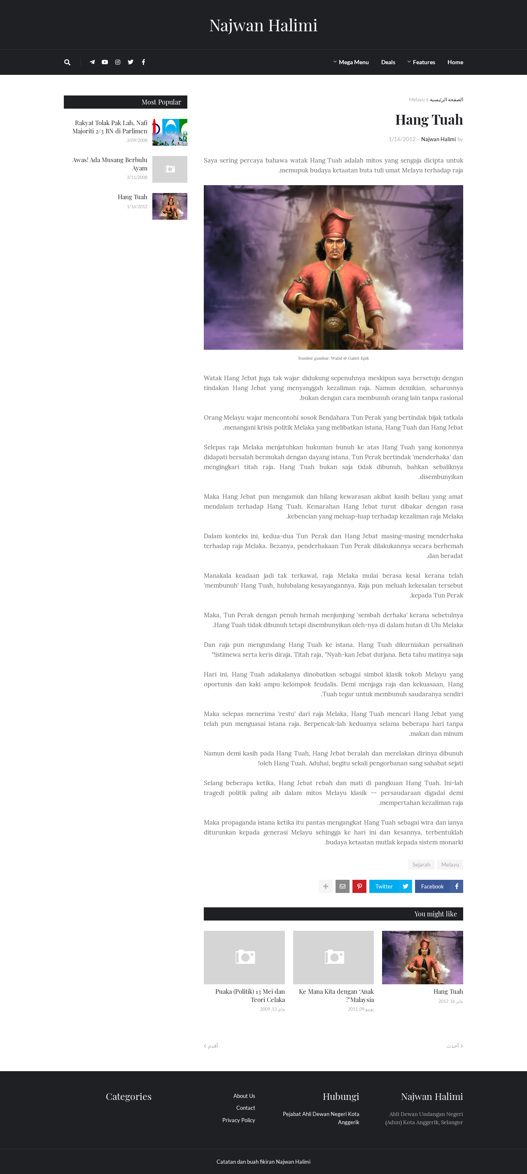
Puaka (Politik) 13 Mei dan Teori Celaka (250, 995)
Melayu (417, 99)
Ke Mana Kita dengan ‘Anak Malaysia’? (336, 995)
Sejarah (421, 864)
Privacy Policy (238, 1120)
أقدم (213, 1045)
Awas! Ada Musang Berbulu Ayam (109, 164)
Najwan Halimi (263, 24)
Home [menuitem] (455, 61)
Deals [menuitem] (388, 61)
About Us (244, 1096)
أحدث (452, 1045)
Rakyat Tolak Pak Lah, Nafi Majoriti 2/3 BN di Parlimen (109, 127)
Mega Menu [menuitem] (354, 61)
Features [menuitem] (424, 61)
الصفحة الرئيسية (446, 99)
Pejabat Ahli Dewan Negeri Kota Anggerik (321, 1118)
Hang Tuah (448, 991)
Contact (245, 1107)
